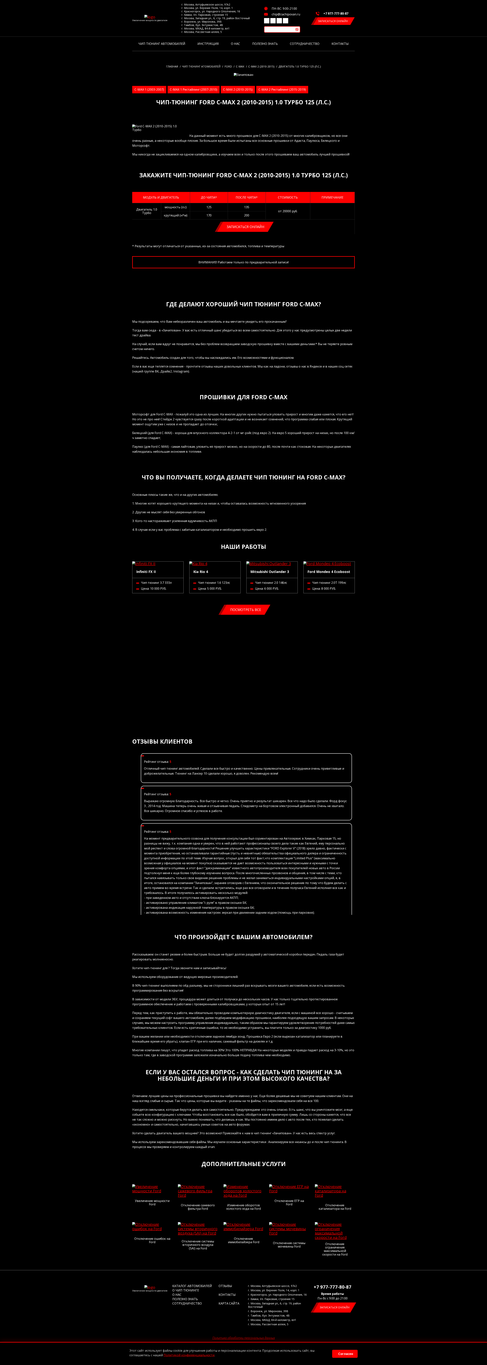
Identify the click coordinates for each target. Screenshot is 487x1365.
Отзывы (225, 1286)
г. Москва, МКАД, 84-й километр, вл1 (205, 28)
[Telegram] (279, 20)
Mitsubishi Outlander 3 (269, 571)
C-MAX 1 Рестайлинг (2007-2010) (193, 89)
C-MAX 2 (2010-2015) (238, 89)
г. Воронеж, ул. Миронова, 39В (201, 21)
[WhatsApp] (285, 20)
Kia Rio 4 (200, 571)
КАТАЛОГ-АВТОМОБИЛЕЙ (192, 1286)
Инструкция (208, 44)
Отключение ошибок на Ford (152, 1240)
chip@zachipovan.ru (286, 14)
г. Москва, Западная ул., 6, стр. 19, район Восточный (215, 18)
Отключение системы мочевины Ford (289, 1244)
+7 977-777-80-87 (335, 13)
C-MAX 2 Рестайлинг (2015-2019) (282, 89)
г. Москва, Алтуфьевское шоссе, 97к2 (205, 4)
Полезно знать (265, 44)
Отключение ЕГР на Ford (289, 1202)
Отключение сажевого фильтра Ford (198, 1207)
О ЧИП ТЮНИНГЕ (185, 1290)
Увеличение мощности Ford (152, 1202)
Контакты (340, 44)
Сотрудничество (304, 44)
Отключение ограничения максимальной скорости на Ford (335, 1249)
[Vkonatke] (266, 20)
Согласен (345, 1354)
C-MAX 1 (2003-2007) (149, 89)
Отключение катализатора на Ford (335, 1207)
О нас (235, 44)
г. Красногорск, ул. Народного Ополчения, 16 (210, 11)
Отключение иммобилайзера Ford (243, 1240)
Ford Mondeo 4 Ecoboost (328, 571)
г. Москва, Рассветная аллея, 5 (201, 32)
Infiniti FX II (146, 571)
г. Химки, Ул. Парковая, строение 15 (204, 15)
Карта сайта (229, 1303)
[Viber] (273, 20)
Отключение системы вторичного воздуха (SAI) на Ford (198, 1245)
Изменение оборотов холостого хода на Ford (243, 1207)
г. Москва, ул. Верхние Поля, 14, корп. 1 (207, 8)
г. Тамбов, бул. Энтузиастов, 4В (202, 25)
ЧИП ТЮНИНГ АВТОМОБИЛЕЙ (161, 44)
